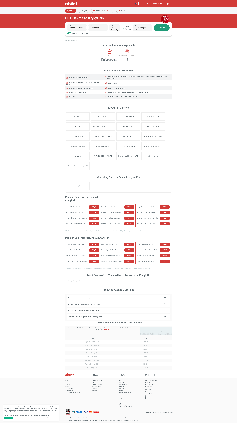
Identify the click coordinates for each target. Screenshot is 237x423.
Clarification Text (10, 412)
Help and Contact (123, 403)
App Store (149, 382)
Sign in (167, 4)
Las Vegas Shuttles (97, 384)
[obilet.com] (75, 5)
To (91, 26)
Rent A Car (121, 386)
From (71, 26)
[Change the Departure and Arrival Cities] (87, 27)
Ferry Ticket (122, 388)
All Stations (68, 384)
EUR (141, 4)
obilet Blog (149, 398)
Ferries (123, 11)
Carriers (67, 386)
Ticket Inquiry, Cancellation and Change (125, 405)
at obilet (106, 330)
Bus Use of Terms (123, 399)
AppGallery (149, 386)
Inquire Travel (157, 4)
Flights (84, 11)
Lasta (93, 382)
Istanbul (79, 281)
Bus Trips (67, 382)
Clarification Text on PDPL (125, 392)
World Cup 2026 (69, 390)
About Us (121, 390)
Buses (71, 11)
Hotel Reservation (123, 384)
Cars (110, 11)
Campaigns (68, 394)
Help (148, 4)
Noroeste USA (95, 388)
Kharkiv (67, 281)
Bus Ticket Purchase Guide (72, 392)
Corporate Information (124, 394)
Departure (115, 26)
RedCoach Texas (96, 386)
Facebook (149, 394)
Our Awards (122, 401)
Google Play (149, 384)
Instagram (149, 396)
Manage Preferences (52, 418)
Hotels (97, 11)
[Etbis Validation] (68, 412)
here (22, 415)
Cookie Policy (122, 396)
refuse (44, 410)
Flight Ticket (122, 382)
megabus (94, 390)
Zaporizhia (73, 281)
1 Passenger (140, 28)
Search (161, 27)
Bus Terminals (69, 388)
